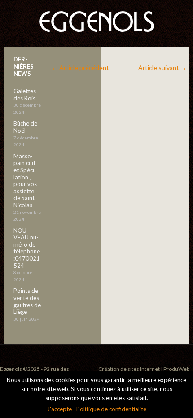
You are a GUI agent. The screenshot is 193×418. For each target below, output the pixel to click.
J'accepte (59, 409)
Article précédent (80, 67)
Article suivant (162, 67)
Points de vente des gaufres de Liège (27, 301)
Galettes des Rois (24, 94)
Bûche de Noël (25, 127)
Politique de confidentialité (111, 409)
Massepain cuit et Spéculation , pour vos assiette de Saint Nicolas (25, 180)
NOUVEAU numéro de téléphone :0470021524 (26, 248)
